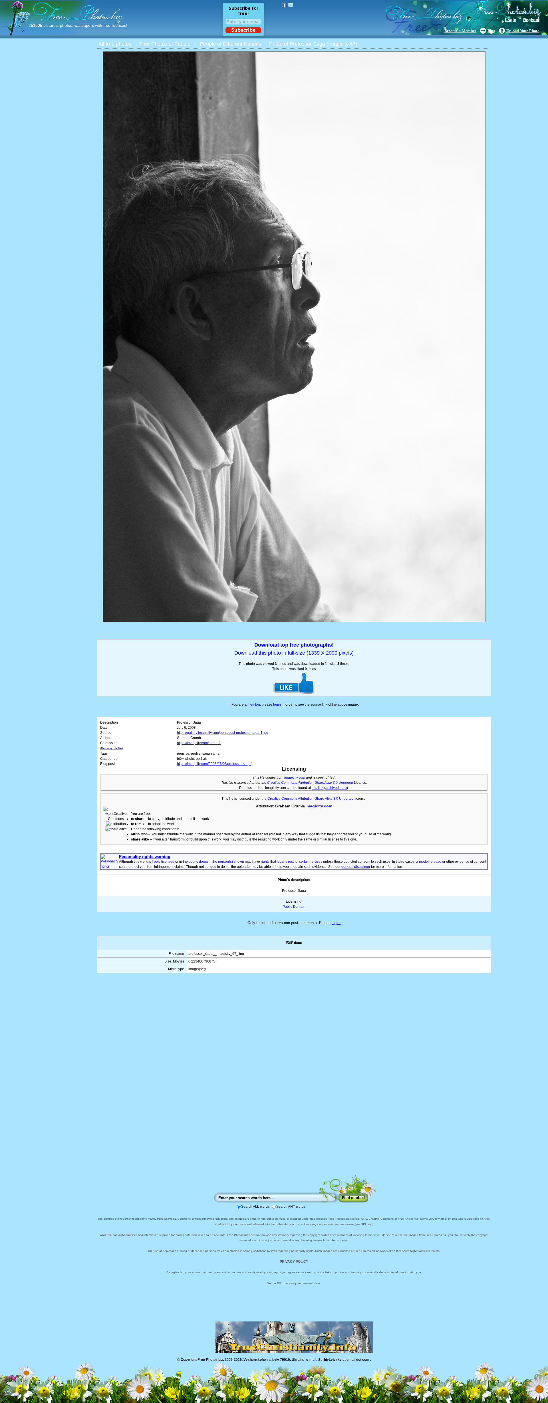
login (277, 704)
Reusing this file (111, 748)
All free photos (114, 44)
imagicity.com (294, 777)
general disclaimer (355, 867)
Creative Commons (282, 783)
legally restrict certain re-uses (299, 862)
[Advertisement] (294, 1079)
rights (265, 862)
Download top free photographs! (294, 645)
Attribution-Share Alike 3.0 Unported (326, 799)
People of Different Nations (230, 44)
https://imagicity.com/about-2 (199, 743)
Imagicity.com (318, 806)
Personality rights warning (144, 856)
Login (510, 19)
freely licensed (163, 862)
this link (317, 788)
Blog (491, 31)
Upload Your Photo (522, 31)
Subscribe (243, 30)
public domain (200, 862)
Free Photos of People (164, 44)
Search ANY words (290, 1207)
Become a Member (460, 31)
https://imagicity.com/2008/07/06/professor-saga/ (214, 764)
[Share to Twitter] (290, 5)
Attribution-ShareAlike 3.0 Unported (325, 783)
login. (336, 923)
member (253, 704)
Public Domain (294, 907)
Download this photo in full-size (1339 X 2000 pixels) (294, 653)
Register (531, 19)
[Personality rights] (110, 866)
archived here (336, 788)
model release (430, 862)
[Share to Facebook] (284, 5)
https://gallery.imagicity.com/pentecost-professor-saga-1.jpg (222, 733)
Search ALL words (255, 1207)
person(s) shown (231, 862)
